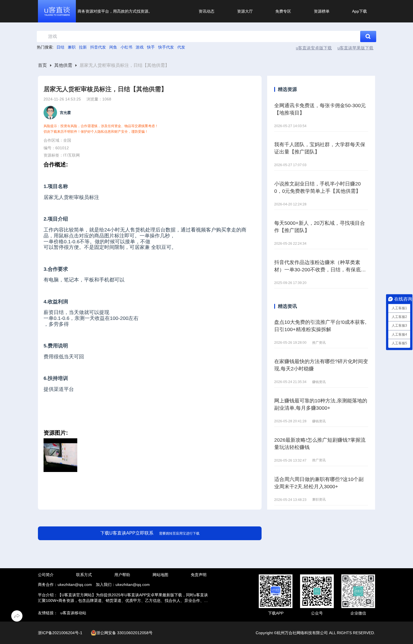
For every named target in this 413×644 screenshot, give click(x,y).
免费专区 (283, 11)
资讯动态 (206, 11)
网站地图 (160, 574)
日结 (60, 47)
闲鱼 (113, 47)
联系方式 (84, 574)
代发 (181, 47)
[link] (42, 65)
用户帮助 (122, 574)
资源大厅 (245, 11)
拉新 (83, 47)
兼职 (72, 47)
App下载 (359, 11)
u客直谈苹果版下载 (355, 47)
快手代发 (166, 47)
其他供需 (63, 65)
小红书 (126, 47)
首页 (42, 65)
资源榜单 (322, 11)
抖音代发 (98, 47)
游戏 (140, 47)
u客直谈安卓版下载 (314, 47)
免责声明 (198, 574)
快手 (151, 47)
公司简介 (46, 574)
